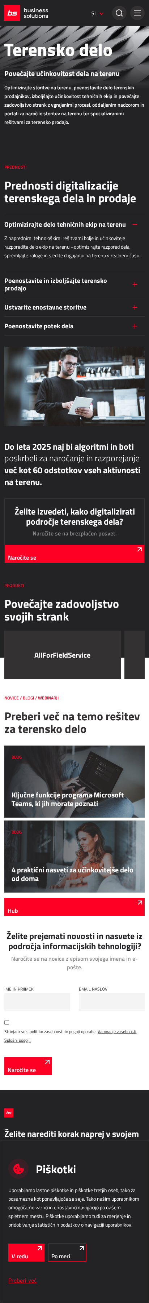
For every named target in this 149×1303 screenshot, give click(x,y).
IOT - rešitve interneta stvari (41, 691)
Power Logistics (18, 422)
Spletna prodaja (25, 126)
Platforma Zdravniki (22, 601)
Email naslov (93, 989)
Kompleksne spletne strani (28, 244)
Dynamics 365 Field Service (29, 492)
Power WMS (15, 432)
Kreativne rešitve (19, 35)
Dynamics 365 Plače (23, 660)
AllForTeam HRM (19, 650)
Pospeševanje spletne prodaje (31, 174)
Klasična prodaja (25, 57)
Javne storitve (22, 513)
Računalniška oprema (23, 759)
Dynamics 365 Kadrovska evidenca (36, 670)
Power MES (15, 303)
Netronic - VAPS (19, 323)
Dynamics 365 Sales (23, 85)
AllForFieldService (20, 472)
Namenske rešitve (27, 562)
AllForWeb (13, 164)
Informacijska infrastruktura (43, 731)
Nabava (13, 345)
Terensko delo (23, 454)
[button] (137, 13)
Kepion (10, 373)
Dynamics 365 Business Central (33, 74)
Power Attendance (20, 709)
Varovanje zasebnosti (117, 1031)
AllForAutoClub (17, 580)
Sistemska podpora (21, 789)
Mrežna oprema (18, 779)
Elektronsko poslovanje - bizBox (33, 105)
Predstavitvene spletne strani (31, 254)
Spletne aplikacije (27, 196)
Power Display (17, 313)
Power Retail (15, 95)
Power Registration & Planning (32, 640)
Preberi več (22, 1280)
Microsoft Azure (18, 749)
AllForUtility (15, 531)
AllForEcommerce (20, 144)
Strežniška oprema (21, 769)
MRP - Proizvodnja (27, 275)
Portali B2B (14, 234)
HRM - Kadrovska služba (34, 622)
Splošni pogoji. (17, 1040)
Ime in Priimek (19, 989)
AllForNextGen (17, 154)
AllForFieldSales (19, 482)
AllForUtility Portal (21, 541)
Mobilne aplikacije (20, 590)
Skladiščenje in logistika (35, 404)
